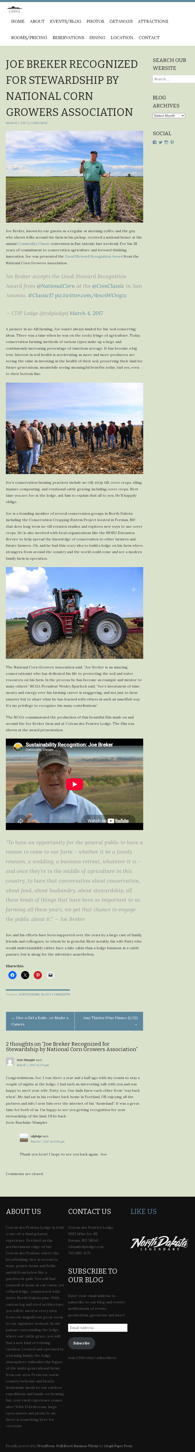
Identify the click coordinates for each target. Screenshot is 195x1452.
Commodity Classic (34, 243)
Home (18, 21)
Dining (97, 37)
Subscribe (81, 1343)
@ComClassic (108, 286)
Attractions (153, 21)
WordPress (46, 1446)
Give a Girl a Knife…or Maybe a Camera (39, 1021)
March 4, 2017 (86, 313)
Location (122, 37)
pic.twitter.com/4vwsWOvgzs (90, 295)
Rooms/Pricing (29, 37)
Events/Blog (65, 21)
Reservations (68, 37)
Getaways (121, 21)
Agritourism (29, 994)
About (37, 21)
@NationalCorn (56, 286)
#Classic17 (40, 295)
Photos (95, 21)
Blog (45, 994)
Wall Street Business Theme (77, 1446)
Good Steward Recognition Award (94, 256)
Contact (149, 37)
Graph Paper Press (118, 1446)
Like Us (144, 1211)
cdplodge (39, 123)
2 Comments (60, 994)
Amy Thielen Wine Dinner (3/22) (110, 1021)
